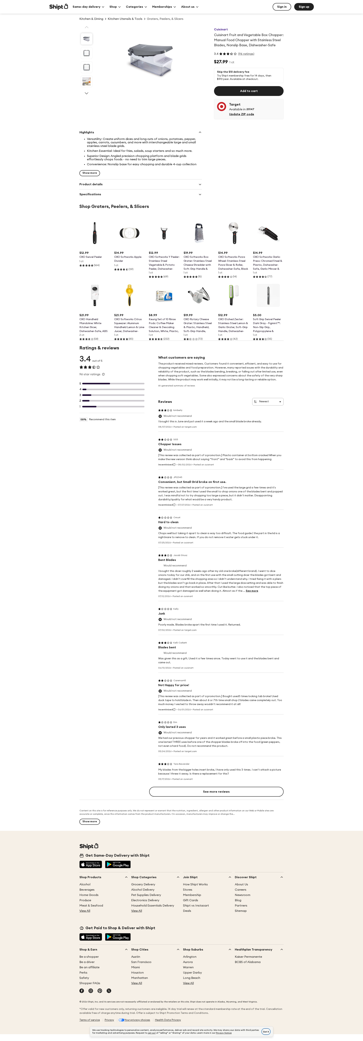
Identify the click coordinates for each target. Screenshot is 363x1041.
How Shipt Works (195, 884)
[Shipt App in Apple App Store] (90, 865)
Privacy (109, 1020)
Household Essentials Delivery (152, 905)
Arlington (189, 956)
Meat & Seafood (91, 905)
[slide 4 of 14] (86, 81)
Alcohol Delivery (142, 889)
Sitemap (241, 910)
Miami (135, 967)
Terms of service (89, 1020)
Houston (137, 972)
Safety (84, 977)
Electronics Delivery (145, 900)
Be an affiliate (89, 967)
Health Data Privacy (168, 1020)
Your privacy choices (137, 1020)
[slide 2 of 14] (86, 53)
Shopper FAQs (89, 983)
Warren (188, 967)
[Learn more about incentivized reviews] (174, 464)
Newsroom (242, 895)
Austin (135, 956)
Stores (187, 889)
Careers (240, 889)
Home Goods (89, 895)
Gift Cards (190, 900)
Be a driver (87, 962)
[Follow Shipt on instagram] (90, 991)
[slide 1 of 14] (86, 39)
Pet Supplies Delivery (146, 895)
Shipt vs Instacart (196, 905)
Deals (187, 910)
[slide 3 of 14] (86, 67)
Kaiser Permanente (248, 956)
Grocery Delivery (143, 884)
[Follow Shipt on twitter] (109, 991)
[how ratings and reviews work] (103, 374)
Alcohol (84, 884)
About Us (241, 884)
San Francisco (141, 962)
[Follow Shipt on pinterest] (100, 991)
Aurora (188, 962)
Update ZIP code (241, 114)
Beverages (87, 889)
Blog (238, 900)
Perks (83, 972)
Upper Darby (192, 972)
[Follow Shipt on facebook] (81, 991)
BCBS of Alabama (248, 962)
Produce (85, 900)
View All (84, 910)
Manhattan (139, 977)
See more (252, 591)
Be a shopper (89, 956)
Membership (192, 895)
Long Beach (191, 977)
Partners (241, 905)
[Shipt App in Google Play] (118, 865)
